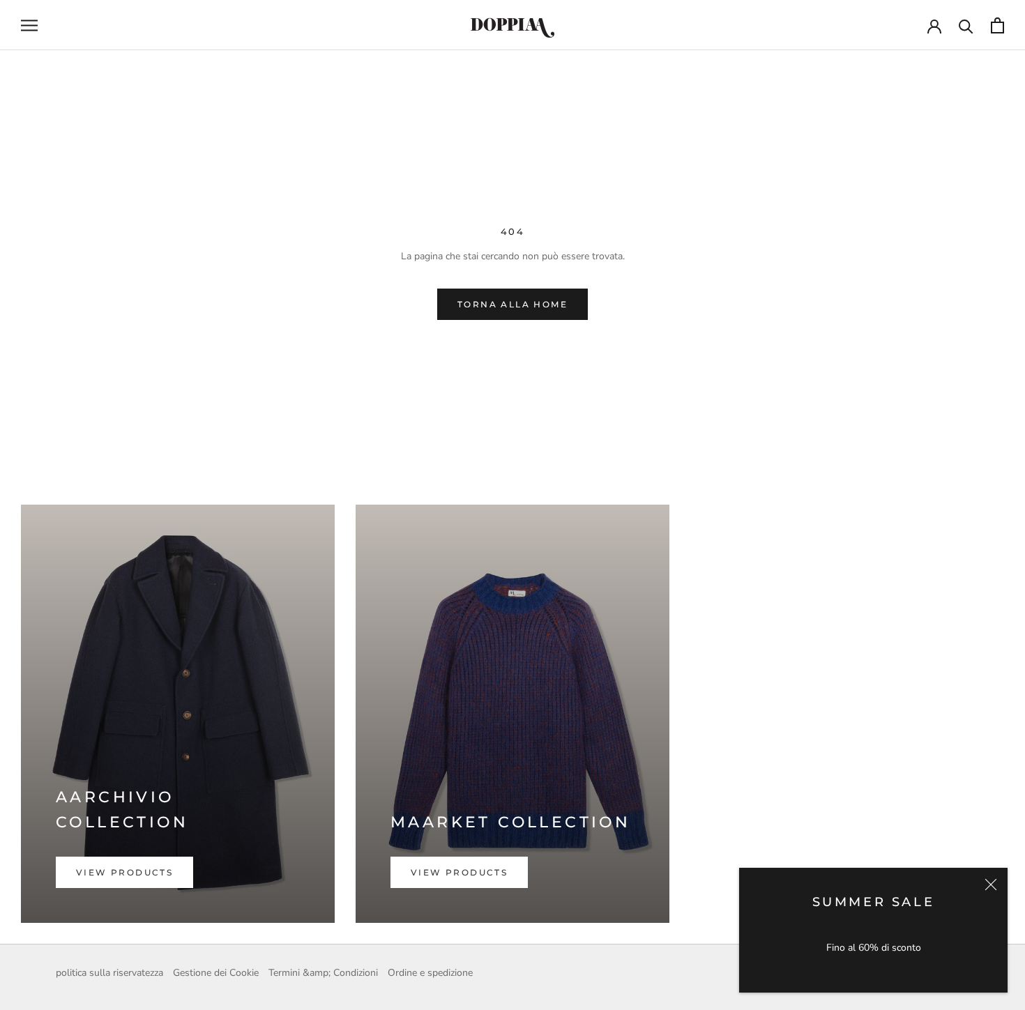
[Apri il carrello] (997, 25)
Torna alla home (512, 304)
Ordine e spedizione (430, 972)
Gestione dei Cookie (216, 972)
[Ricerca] (966, 25)
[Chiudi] (991, 884)
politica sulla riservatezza (109, 972)
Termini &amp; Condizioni (323, 972)
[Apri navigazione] (29, 25)
